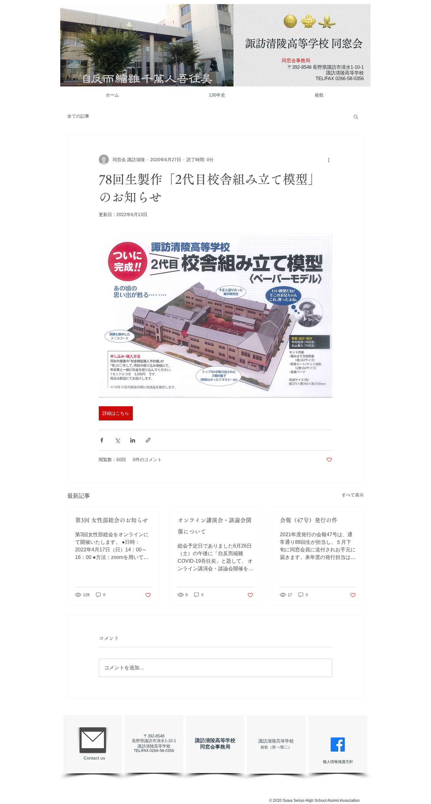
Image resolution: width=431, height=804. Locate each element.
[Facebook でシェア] (102, 440)
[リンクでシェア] (148, 440)
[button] (147, 45)
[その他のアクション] (328, 159)
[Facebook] (338, 744)
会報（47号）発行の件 (308, 520)
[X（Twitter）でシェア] (117, 440)
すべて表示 (353, 494)
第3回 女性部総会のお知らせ (111, 520)
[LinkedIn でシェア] (133, 440)
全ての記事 (78, 116)
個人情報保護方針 (338, 762)
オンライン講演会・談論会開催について (214, 525)
